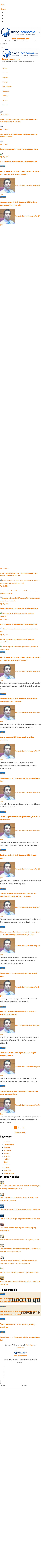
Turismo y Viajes (9, 1173)
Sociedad (5, 100)
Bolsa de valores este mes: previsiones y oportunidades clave (19, 1272)
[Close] (0, 1382)
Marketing (5, 96)
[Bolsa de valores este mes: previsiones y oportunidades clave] (2, 1269)
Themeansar (20, 1348)
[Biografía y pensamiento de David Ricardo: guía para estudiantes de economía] (2, 1278)
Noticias (5, 68)
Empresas (5, 77)
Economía (5, 73)
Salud (5, 1162)
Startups (5, 82)
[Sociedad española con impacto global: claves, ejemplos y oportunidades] (2, 1224)
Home (2, 4)
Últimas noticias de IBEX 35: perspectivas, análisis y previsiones (19, 149)
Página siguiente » (20, 1132)
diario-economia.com (21, 38)
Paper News (30, 1345)
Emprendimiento (7, 86)
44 (23, 1127)
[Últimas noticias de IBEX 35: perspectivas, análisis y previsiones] (2, 1206)
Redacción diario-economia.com (25, 185)
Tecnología (6, 91)
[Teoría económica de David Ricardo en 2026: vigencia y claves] (2, 1236)
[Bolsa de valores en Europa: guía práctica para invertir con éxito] (2, 1215)
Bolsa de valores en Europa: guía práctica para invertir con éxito (18, 161)
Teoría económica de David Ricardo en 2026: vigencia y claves (19, 1240)
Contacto (3, 9)
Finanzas (6, 1153)
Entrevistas (7, 1150)
